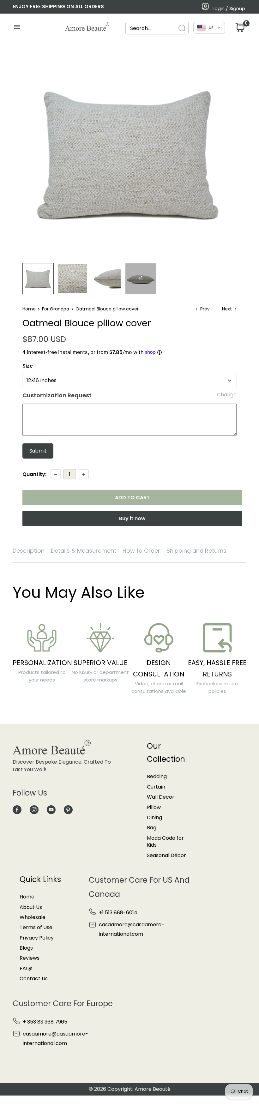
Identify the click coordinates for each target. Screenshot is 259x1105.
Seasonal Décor (166, 855)
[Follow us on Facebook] (17, 809)
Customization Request (57, 395)
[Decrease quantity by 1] (56, 474)
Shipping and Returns (196, 551)
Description (29, 551)
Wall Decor (160, 797)
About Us (31, 907)
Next (227, 309)
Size (27, 365)
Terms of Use (36, 927)
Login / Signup (229, 8)
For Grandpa (55, 309)
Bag (151, 827)
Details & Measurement (83, 551)
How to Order (141, 551)
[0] (239, 29)
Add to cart (132, 497)
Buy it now (132, 518)
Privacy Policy (37, 937)
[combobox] (151, 28)
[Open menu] (17, 28)
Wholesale (32, 917)
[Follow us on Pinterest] (68, 809)
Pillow (154, 807)
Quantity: (34, 474)
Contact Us (34, 978)
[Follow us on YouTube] (51, 809)
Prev (205, 309)
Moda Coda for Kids (165, 841)
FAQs (26, 968)
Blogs (26, 948)
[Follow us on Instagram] (34, 809)
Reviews (29, 958)
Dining (154, 817)
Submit (38, 450)
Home (29, 309)
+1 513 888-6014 (118, 912)
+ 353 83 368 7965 (45, 1021)
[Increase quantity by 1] (84, 474)
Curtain (156, 786)
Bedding (157, 776)
